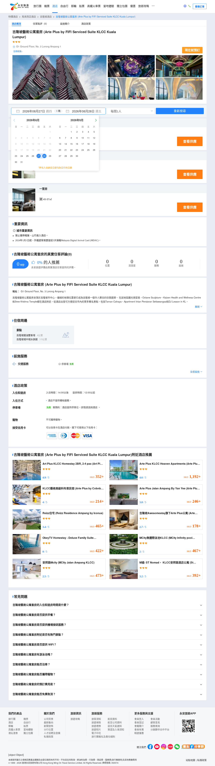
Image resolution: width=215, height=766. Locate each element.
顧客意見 (155, 722)
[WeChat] (177, 747)
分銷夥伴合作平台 (159, 729)
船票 (81, 6)
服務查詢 (155, 726)
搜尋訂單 (199, 6)
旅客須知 (96, 718)
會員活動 (155, 718)
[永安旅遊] (19, 6)
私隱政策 (48, 736)
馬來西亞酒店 (29, 16)
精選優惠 (139, 733)
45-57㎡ (47, 199)
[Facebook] (150, 747)
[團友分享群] (193, 747)
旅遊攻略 (143, 6)
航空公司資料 (115, 722)
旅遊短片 (96, 729)
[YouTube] (157, 747)
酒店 (55, 6)
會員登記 (139, 722)
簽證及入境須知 (116, 729)
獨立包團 (122, 6)
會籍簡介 (139, 726)
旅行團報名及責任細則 (103, 736)
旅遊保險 (96, 722)
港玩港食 (13, 733)
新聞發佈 (48, 726)
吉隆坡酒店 (46, 16)
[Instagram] (163, 747)
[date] (34, 111)
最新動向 (48, 722)
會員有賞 (139, 729)
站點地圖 (190, 760)
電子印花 (96, 733)
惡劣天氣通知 (115, 726)
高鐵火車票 (94, 6)
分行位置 (48, 729)
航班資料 (112, 718)
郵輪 (73, 6)
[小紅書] (170, 747)
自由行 (64, 6)
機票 (47, 6)
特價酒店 (13, 16)
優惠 (133, 6)
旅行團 (37, 6)
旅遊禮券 (96, 726)
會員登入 (139, 718)
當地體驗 (108, 6)
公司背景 (48, 718)
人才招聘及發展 (52, 733)
